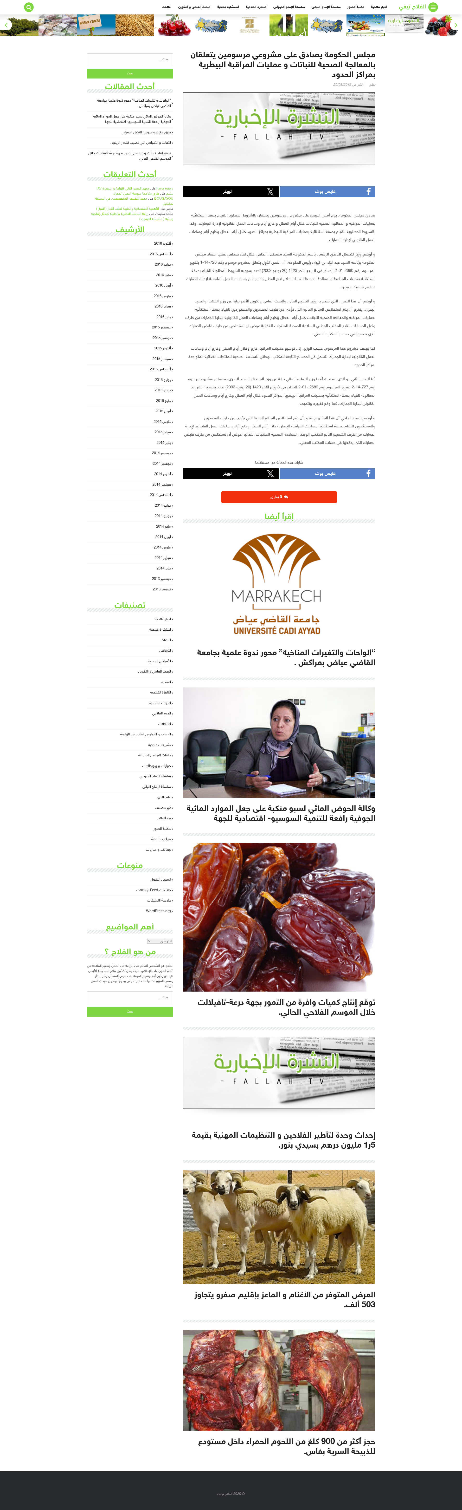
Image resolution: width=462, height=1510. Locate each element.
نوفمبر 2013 (162, 590)
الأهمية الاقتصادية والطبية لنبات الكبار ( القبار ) (127, 209)
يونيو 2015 (163, 390)
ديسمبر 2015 (161, 328)
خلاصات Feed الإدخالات (153, 890)
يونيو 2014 (163, 516)
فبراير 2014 (163, 558)
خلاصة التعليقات (159, 901)
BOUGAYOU (163, 199)
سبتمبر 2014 (162, 485)
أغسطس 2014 (160, 495)
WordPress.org (158, 911)
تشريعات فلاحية (159, 745)
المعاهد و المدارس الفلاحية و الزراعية (145, 734)
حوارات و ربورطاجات (156, 766)
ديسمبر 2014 (161, 453)
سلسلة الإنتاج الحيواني (289, 7)
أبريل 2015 (163, 411)
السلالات (164, 724)
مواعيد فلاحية (161, 839)
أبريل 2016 (163, 286)
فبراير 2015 (163, 432)
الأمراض (165, 651)
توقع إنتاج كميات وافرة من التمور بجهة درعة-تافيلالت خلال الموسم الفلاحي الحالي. (129, 156)
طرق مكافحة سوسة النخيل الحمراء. (147, 133)
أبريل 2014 (163, 537)
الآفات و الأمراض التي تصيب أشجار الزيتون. (140, 143)
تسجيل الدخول (161, 880)
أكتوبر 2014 (162, 474)
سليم (169, 194)
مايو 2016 (163, 275)
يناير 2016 (164, 317)
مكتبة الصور (355, 7)
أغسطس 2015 (160, 369)
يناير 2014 (164, 569)
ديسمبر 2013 (161, 579)
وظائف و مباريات (158, 850)
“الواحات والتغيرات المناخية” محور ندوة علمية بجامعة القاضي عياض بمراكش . (134, 103)
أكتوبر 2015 (162, 348)
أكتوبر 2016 (162, 244)
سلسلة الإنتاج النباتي (326, 7)
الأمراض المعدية (159, 661)
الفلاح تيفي (412, 7)
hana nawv (164, 189)
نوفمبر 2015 (162, 338)
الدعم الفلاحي (161, 714)
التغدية (166, 682)
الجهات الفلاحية (160, 703)
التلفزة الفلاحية (256, 7)
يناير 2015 (164, 443)
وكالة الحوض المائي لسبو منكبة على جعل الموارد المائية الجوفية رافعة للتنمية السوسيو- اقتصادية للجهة (132, 119)
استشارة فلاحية (228, 7)
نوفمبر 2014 (162, 464)
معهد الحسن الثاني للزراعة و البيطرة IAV (122, 189)
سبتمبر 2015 (162, 359)
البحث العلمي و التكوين (194, 7)
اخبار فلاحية (379, 7)
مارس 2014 (162, 548)
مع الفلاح (164, 818)
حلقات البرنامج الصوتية (154, 755)
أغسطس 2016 (160, 254)
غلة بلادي (164, 797)
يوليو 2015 (163, 380)
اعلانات (167, 7)
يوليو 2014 (163, 506)
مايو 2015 (163, 401)
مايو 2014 (163, 527)
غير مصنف (163, 808)
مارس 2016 (162, 296)
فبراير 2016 (163, 307)
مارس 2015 (162, 422)
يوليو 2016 (163, 265)
